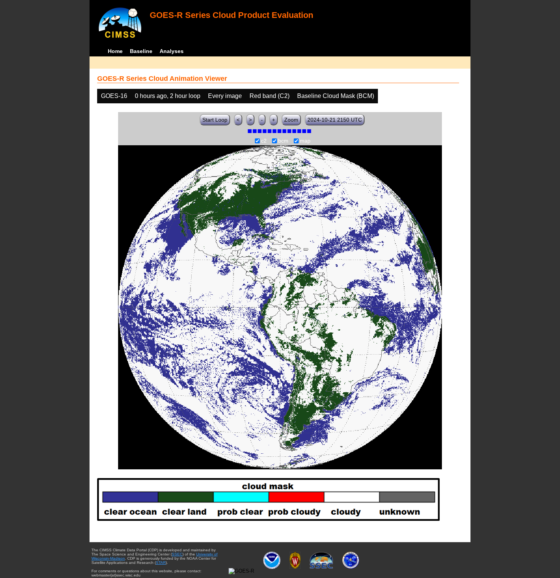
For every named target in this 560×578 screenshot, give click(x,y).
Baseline (141, 51)
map (305, 141)
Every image (225, 96)
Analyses (172, 51)
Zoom (291, 120)
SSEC (177, 554)
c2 (264, 141)
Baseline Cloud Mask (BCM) (335, 96)
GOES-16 (114, 96)
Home (115, 51)
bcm (283, 141)
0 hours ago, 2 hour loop (167, 96)
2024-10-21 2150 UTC (334, 120)
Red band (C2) (270, 96)
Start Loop (214, 120)
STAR (161, 562)
